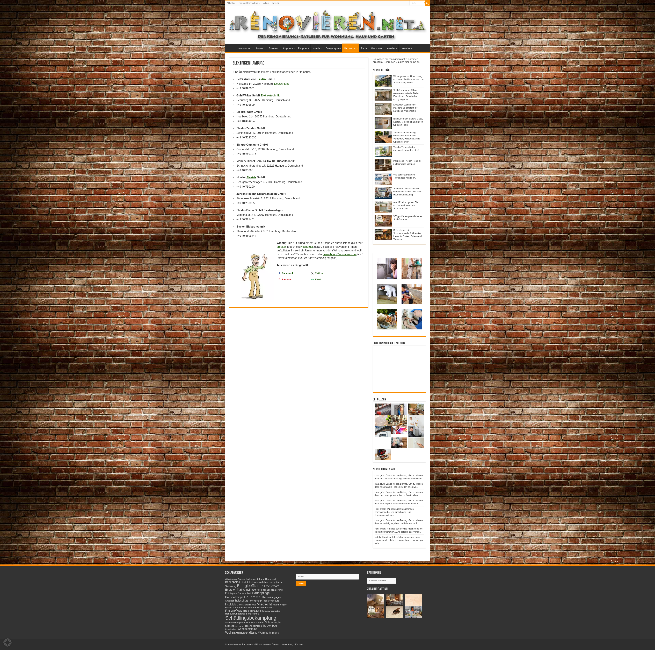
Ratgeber (302, 48)
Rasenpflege (233, 610)
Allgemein (288, 48)
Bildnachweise (262, 644)
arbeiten (282, 246)
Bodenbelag (232, 581)
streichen (240, 626)
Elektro (261, 79)
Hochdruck (307, 246)
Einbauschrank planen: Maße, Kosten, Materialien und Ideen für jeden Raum (408, 121)
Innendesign (255, 600)
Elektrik (251, 177)
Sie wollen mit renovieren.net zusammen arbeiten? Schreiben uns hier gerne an (396, 60)
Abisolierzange (231, 579)
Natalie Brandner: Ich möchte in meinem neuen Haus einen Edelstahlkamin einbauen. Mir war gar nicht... (399, 540)
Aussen (259, 48)
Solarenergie (273, 622)
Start (231, 48)
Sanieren (273, 48)
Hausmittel (252, 597)
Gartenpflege (261, 593)
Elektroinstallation (258, 582)
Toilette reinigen (253, 626)
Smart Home (257, 622)
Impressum (247, 644)
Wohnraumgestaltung (241, 632)
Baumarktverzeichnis (248, 3)
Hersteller (390, 48)
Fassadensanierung (272, 590)
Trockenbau (270, 625)
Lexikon (275, 3)
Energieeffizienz (250, 586)
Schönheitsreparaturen (237, 622)
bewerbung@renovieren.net (339, 254)
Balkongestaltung (255, 579)
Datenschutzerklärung (282, 644)
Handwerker (350, 48)
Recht (364, 48)
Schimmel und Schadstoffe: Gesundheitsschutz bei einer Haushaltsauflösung (407, 191)
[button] (7, 642)
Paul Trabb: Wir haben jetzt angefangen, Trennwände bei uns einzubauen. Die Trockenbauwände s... (394, 512)
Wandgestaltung (247, 628)
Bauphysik (270, 579)
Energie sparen (333, 48)
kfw (240, 605)
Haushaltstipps (234, 597)
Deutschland (281, 83)
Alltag (266, 3)
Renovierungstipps (235, 613)
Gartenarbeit (244, 593)
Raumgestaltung (252, 611)
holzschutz (241, 600)
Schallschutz (252, 613)
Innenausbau (244, 48)
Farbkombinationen (248, 589)
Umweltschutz (231, 629)
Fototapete (231, 593)
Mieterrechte (249, 604)
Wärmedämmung (268, 632)
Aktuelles (231, 3)
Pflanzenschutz (265, 607)
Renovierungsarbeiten (270, 611)
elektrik (244, 582)
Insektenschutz (271, 600)
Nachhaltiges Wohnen (245, 607)
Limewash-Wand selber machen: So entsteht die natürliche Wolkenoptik (405, 107)
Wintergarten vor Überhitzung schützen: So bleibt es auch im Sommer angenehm (408, 79)
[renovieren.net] (327, 24)
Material (316, 48)
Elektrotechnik (270, 95)
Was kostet (376, 48)
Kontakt (299, 644)
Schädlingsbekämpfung (250, 618)
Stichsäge (230, 626)
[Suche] (427, 3)
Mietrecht (264, 604)
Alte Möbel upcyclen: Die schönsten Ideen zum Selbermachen (405, 205)
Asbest (241, 579)
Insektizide (231, 604)
